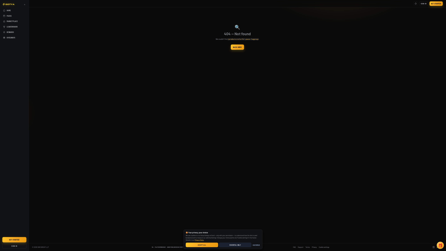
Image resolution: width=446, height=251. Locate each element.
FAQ (294, 247)
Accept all (202, 245)
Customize (256, 245)
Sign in (14, 246)
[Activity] (415, 3)
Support (300, 247)
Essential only (235, 245)
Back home (237, 47)
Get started (14, 240)
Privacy (314, 247)
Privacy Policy (199, 240)
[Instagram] (433, 247)
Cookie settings (324, 247)
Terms (307, 247)
